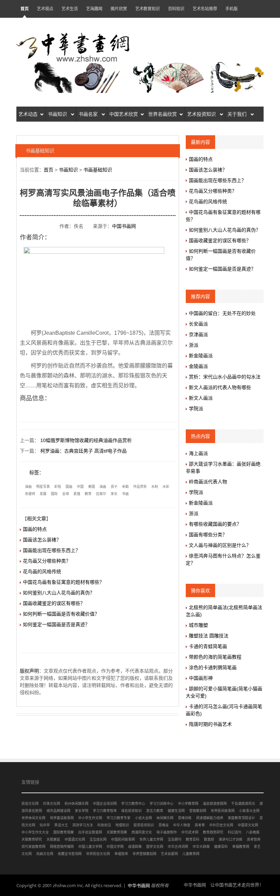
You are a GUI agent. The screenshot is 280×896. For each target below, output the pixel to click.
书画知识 (58, 114)
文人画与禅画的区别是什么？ (220, 545)
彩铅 (57, 486)
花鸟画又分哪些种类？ (47, 561)
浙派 (193, 345)
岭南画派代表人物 (208, 481)
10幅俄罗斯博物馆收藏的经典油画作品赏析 (86, 440)
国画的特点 (35, 529)
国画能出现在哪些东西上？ (51, 550)
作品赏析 (140, 486)
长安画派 (198, 324)
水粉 (154, 486)
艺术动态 (28, 114)
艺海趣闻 (94, 9)
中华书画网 (139, 885)
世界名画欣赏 (162, 114)
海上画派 (198, 453)
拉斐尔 (101, 494)
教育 (88, 494)
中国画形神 (201, 678)
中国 (80, 486)
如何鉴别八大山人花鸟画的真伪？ (59, 592)
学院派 (196, 408)
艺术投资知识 (202, 114)
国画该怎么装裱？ (42, 539)
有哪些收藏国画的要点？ (215, 524)
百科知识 (176, 9)
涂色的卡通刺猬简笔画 (213, 667)
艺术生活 (69, 9)
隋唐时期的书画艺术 (210, 724)
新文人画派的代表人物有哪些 (220, 387)
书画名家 (89, 114)
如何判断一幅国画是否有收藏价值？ (61, 614)
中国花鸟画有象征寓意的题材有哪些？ (63, 582)
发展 (43, 494)
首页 (24, 9)
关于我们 (237, 114)
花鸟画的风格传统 (42, 571)
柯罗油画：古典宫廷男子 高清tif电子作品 (83, 451)
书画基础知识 (97, 170)
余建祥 (30, 494)
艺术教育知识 (147, 9)
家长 (114, 494)
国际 (54, 494)
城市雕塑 (198, 625)
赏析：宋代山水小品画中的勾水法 (225, 377)
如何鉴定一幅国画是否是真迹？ (56, 624)
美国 (91, 486)
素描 (76, 494)
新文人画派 (201, 398)
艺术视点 (45, 9)
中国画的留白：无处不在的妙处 (222, 313)
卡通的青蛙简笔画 (208, 646)
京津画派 (198, 334)
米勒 (125, 486)
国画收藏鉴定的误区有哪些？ (54, 603)
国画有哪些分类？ (208, 534)
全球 (65, 494)
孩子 (114, 486)
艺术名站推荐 (205, 9)
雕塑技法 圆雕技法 (208, 635)
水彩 (166, 486)
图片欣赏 (119, 9)
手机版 (231, 9)
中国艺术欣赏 (123, 114)
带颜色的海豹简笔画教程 (215, 657)
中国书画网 (124, 226)
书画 (125, 494)
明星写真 (43, 486)
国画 (69, 486)
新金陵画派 (201, 355)
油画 (28, 486)
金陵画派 (198, 366)
